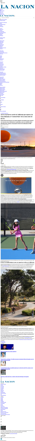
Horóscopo (2, 64)
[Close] (1, 377)
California (6, 113)
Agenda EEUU (3, 341)
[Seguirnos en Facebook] (1, 416)
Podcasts (1, 67)
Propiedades (2, 31)
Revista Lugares (2, 89)
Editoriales (1, 50)
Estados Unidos (2, 37)
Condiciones (12, 433)
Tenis (1, 57)
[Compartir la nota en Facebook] (1, 163)
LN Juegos (1, 61)
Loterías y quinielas (3, 66)
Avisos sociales (2, 80)
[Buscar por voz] (34, 18)
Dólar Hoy (1, 29)
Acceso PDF (2, 77)
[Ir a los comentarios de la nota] (2, 159)
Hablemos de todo (3, 47)
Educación (1, 42)
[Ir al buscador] (1, 4)
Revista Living (2, 90)
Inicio (2, 9)
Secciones (2, 10)
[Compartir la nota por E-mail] (3, 163)
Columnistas (2, 51)
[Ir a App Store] (3, 429)
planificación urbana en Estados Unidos (26, 339)
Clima (1, 23)
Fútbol (1, 55)
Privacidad (15, 433)
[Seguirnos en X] (1, 419)
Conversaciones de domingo (4, 82)
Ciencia (1, 46)
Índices (1, 34)
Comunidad (2, 44)
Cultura (1, 43)
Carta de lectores (3, 81)
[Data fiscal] (1, 439)
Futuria (1, 28)
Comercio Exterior (3, 32)
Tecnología (2, 63)
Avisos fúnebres (2, 79)
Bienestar (1, 45)
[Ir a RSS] (1, 424)
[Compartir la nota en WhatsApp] (2, 161)
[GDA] (3, 436)
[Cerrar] (14, 16)
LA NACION (3, 113)
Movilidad (1, 33)
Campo (1, 30)
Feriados (1, 65)
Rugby (1, 56)
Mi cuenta (2, 14)
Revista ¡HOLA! (2, 88)
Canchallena (2, 58)
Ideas (1, 84)
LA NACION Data (2, 24)
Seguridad (1, 41)
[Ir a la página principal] (17, 8)
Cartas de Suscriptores (3, 52)
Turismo (1, 62)
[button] (17, 63)
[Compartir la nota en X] (2, 163)
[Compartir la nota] (1, 161)
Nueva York (3, 342)
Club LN (2, 13)
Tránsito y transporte (3, 22)
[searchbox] (17, 17)
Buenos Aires (2, 40)
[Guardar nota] (1, 159)
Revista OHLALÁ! (2, 87)
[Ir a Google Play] (3, 427)
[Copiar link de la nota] (1, 162)
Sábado (1, 83)
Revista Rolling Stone (3, 91)
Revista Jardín (2, 92)
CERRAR (1, 0)
